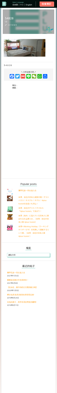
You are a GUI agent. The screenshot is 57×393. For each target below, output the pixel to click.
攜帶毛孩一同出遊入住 (27, 190)
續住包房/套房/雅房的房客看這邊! (20, 295)
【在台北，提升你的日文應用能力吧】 (22, 287)
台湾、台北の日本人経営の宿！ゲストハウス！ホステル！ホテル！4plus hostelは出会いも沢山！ (33, 200)
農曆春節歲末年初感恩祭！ (18, 280)
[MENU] (4, 4)
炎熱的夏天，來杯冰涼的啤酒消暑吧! (21, 302)
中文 (22, 5)
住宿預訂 (46, 4)
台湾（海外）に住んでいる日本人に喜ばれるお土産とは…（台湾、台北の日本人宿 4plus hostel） (33, 218)
